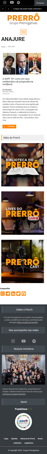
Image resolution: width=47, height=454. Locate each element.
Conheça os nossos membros (14, 394)
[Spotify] (34, 341)
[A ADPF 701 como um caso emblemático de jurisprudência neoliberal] (22, 64)
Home (3, 46)
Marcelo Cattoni (8, 92)
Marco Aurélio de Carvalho (27, 322)
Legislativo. (29, 443)
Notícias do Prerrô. (27, 439)
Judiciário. (17, 443)
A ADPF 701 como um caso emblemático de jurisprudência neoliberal (18, 81)
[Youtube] (23, 341)
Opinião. (14, 439)
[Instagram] (13, 341)
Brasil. (40, 439)
